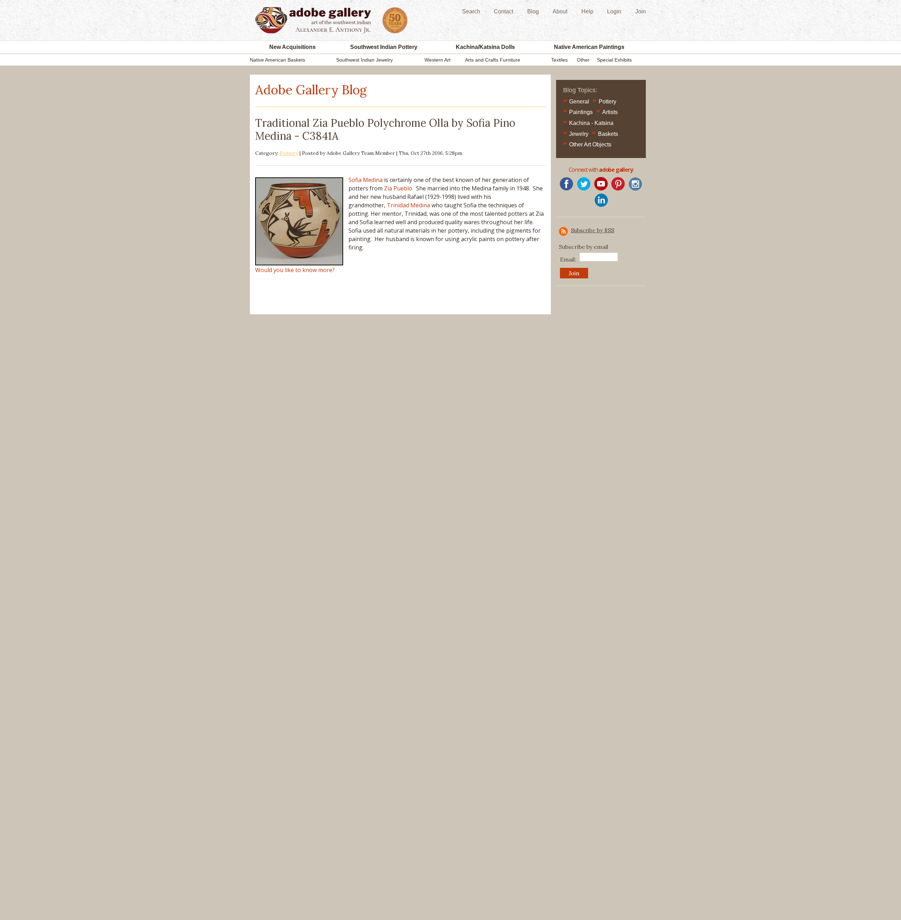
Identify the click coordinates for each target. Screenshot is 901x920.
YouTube (601, 184)
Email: (568, 259)
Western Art (437, 60)
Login (614, 11)
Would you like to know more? (295, 270)
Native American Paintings (589, 47)
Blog (533, 11)
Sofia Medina (365, 180)
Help (587, 11)
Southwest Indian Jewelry (364, 60)
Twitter (584, 184)
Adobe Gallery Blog (311, 90)
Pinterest (618, 184)
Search (471, 11)
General (579, 102)
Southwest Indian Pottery (383, 47)
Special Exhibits (614, 60)
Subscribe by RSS (592, 230)
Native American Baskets (277, 60)
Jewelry (578, 134)
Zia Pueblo (398, 188)
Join (640, 11)
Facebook (566, 184)
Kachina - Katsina (591, 123)
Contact (503, 11)
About (560, 11)
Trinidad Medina (408, 205)
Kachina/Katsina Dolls (485, 47)
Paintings (581, 112)
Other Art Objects (590, 144)
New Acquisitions (292, 47)
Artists (610, 112)
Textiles (559, 60)
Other (583, 60)
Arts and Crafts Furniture (492, 60)
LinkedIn (601, 200)
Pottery (289, 153)
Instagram (635, 184)
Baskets (608, 134)
